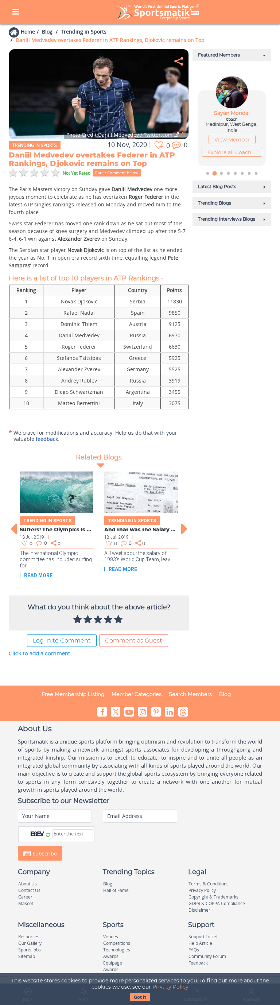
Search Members (190, 694)
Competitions (116, 943)
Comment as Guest (133, 641)
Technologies (116, 950)
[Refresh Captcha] (48, 834)
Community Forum (207, 956)
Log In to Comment (62, 641)
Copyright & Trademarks (213, 897)
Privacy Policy (170, 987)
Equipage (112, 963)
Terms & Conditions (208, 884)
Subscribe (44, 853)
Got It (140, 997)
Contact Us (29, 890)
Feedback (198, 963)
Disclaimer (199, 910)
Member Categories (137, 694)
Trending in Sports (83, 31)
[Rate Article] (119, 619)
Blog (47, 31)
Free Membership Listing (73, 694)
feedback (47, 438)
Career (25, 897)
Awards (110, 956)
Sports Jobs (29, 950)
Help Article (200, 943)
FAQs (193, 950)
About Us (27, 884)
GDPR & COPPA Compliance (216, 903)
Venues (110, 937)
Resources (28, 937)
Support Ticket (203, 937)
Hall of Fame (116, 890)
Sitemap (26, 956)
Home (28, 31)
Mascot (25, 903)
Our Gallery (30, 943)
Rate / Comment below (117, 172)
